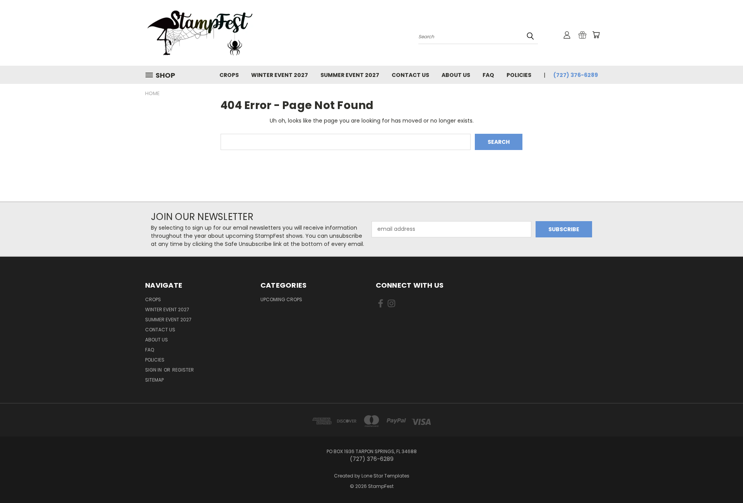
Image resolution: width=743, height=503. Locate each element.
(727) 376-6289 (575, 75)
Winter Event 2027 (279, 75)
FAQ (488, 75)
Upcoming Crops (281, 299)
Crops (229, 75)
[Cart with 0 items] (596, 35)
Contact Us (410, 75)
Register (183, 370)
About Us (456, 75)
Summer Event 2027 (349, 75)
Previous (722, 478)
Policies (519, 75)
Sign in (154, 370)
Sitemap (154, 380)
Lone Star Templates (385, 475)
